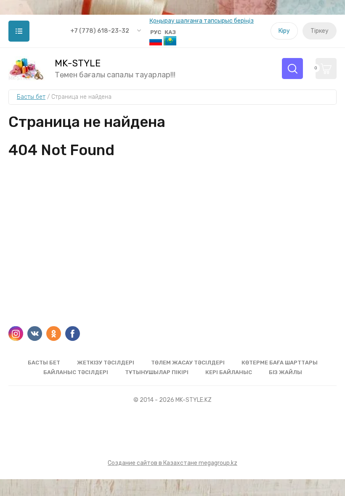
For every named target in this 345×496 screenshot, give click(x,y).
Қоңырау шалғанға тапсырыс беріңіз (201, 20)
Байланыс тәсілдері (75, 372)
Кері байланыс (228, 372)
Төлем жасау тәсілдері (188, 362)
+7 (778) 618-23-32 (99, 30)
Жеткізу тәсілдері (105, 362)
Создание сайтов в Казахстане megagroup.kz (172, 463)
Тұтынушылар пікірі (156, 372)
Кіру (284, 30)
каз (170, 32)
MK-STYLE (78, 63)
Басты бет (44, 362)
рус (155, 32)
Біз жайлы (285, 372)
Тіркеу (319, 30)
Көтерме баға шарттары (280, 362)
